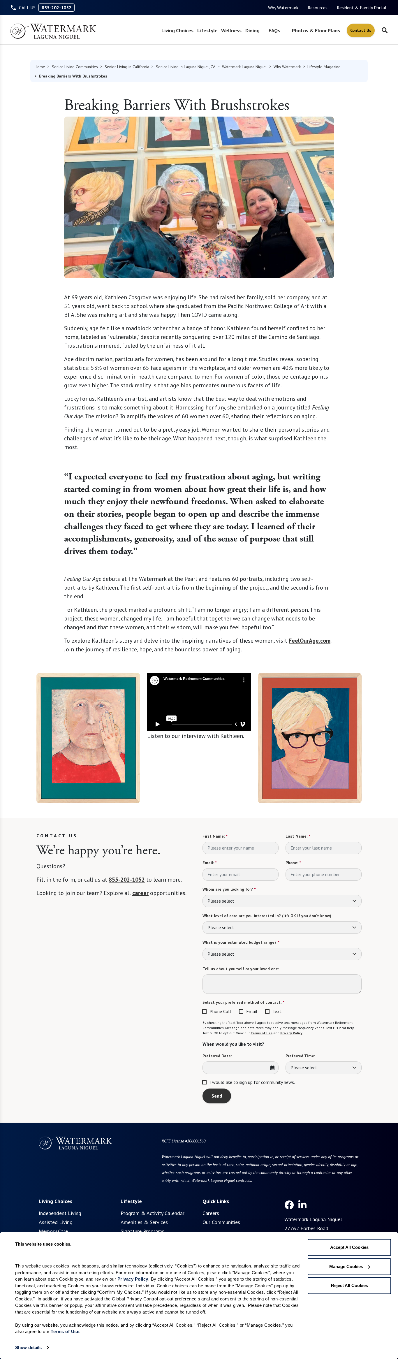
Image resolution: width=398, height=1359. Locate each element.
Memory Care (53, 1231)
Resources (317, 7)
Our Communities (221, 1222)
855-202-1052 (56, 7)
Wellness (231, 30)
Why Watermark (283, 7)
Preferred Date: (217, 1056)
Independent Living (60, 1213)
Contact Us (360, 30)
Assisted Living (56, 1222)
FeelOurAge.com (309, 640)
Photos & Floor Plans (316, 30)
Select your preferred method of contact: (243, 1002)
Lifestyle (207, 30)
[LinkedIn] (302, 1205)
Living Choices (177, 30)
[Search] (385, 31)
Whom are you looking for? (229, 889)
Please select (220, 901)
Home (40, 66)
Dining (252, 30)
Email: (209, 862)
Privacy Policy (291, 1033)
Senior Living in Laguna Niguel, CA (185, 66)
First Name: (214, 836)
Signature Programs (142, 1231)
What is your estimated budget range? (240, 942)
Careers (210, 1213)
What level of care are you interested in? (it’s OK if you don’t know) (266, 915)
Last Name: (298, 836)
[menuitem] (283, 7)
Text (276, 1011)
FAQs (274, 30)
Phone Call (220, 1011)
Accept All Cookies (349, 1247)
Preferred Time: (300, 1056)
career (140, 893)
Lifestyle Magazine (324, 66)
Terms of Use (261, 1033)
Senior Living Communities (75, 66)
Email (251, 1011)
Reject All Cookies (349, 1285)
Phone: (293, 862)
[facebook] (289, 1205)
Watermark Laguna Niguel (244, 66)
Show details (28, 1347)
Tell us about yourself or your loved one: (240, 968)
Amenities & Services (144, 1222)
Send (217, 1096)
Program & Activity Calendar (152, 1213)
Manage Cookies (346, 1266)
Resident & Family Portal (361, 7)
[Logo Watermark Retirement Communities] (53, 31)
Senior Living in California (127, 66)
